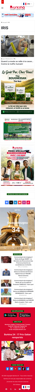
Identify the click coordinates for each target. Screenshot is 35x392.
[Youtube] (15, 370)
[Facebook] (7, 370)
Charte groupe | (21, 324)
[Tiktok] (23, 370)
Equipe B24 (23, 326)
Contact (28, 324)
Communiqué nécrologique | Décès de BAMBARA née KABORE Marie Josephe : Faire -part (23, 300)
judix (3, 59)
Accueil (4, 22)
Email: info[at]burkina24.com (17, 329)
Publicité (10, 326)
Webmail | (17, 326)
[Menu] (2, 8)
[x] (11, 370)
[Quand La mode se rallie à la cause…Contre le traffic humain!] (17, 46)
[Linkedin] (19, 370)
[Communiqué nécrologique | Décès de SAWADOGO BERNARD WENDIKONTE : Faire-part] (6, 292)
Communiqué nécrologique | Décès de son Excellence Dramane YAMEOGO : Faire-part (23, 282)
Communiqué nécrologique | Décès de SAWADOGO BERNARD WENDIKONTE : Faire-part (23, 291)
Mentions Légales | (10, 324)
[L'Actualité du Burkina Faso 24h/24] (17, 8)
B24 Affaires (16, 384)
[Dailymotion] (27, 370)
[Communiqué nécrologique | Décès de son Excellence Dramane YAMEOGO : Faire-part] (6, 283)
